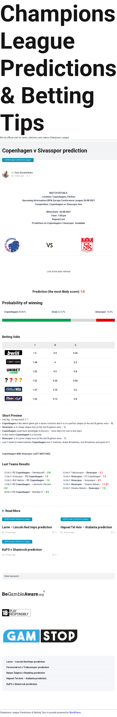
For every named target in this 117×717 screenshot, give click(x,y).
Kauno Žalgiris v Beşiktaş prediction (25, 673)
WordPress (75, 712)
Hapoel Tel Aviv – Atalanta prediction (86, 527)
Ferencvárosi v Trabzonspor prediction (27, 667)
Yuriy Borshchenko (23, 172)
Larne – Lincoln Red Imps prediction (27, 527)
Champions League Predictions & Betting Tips (58, 68)
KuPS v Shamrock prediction (22, 549)
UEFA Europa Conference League (18, 160)
